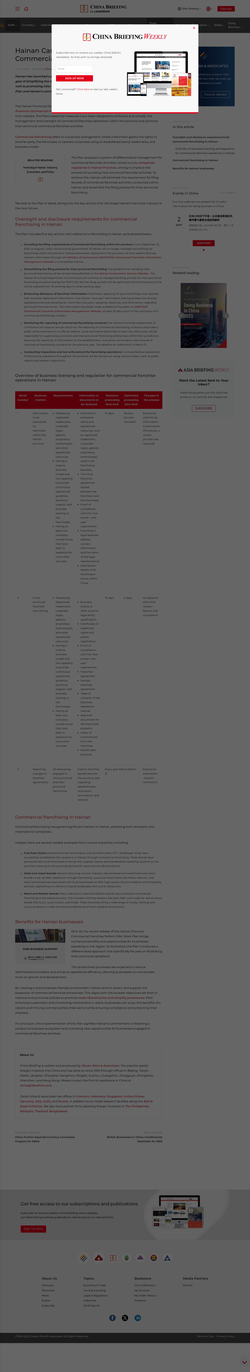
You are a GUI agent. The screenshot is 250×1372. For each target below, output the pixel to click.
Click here (83, 89)
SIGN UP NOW (74, 78)
